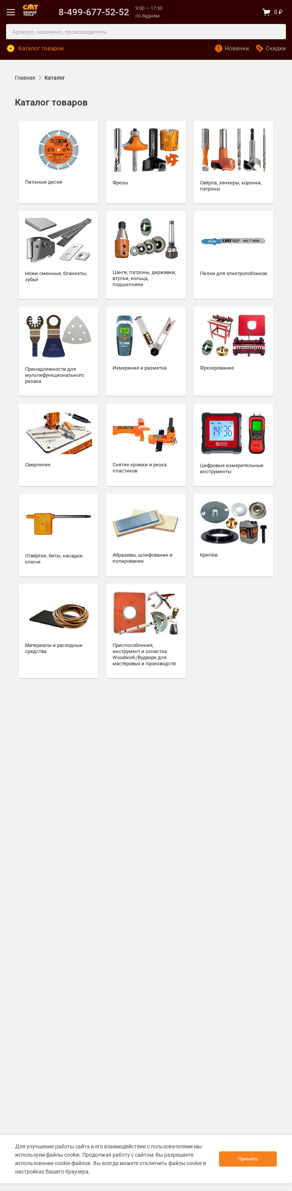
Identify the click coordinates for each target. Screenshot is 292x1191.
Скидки (276, 48)
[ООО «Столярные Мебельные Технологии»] (30, 8)
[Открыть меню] (10, 12)
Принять (248, 1159)
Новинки (237, 48)
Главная (25, 78)
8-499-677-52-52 (94, 12)
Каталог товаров (41, 48)
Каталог (54, 78)
